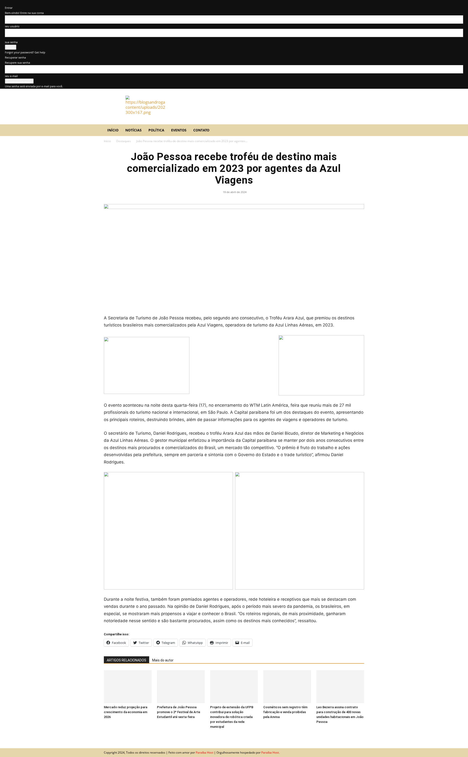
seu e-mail (11, 76)
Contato (201, 130)
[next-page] (108, 735)
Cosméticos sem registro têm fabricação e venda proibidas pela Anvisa (285, 712)
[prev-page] (105, 735)
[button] (358, 130)
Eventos (178, 130)
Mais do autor (163, 660)
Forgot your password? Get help (25, 52)
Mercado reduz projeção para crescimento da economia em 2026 (125, 712)
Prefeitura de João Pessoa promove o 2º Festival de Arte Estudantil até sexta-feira (178, 712)
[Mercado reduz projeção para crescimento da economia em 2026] (128, 686)
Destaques (123, 141)
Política (156, 130)
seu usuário (12, 26)
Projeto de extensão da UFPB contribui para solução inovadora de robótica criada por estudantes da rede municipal (231, 716)
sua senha (11, 42)
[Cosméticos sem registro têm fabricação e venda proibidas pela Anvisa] (287, 686)
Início (112, 130)
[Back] (6, 2)
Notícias (133, 130)
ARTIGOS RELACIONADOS (126, 660)
